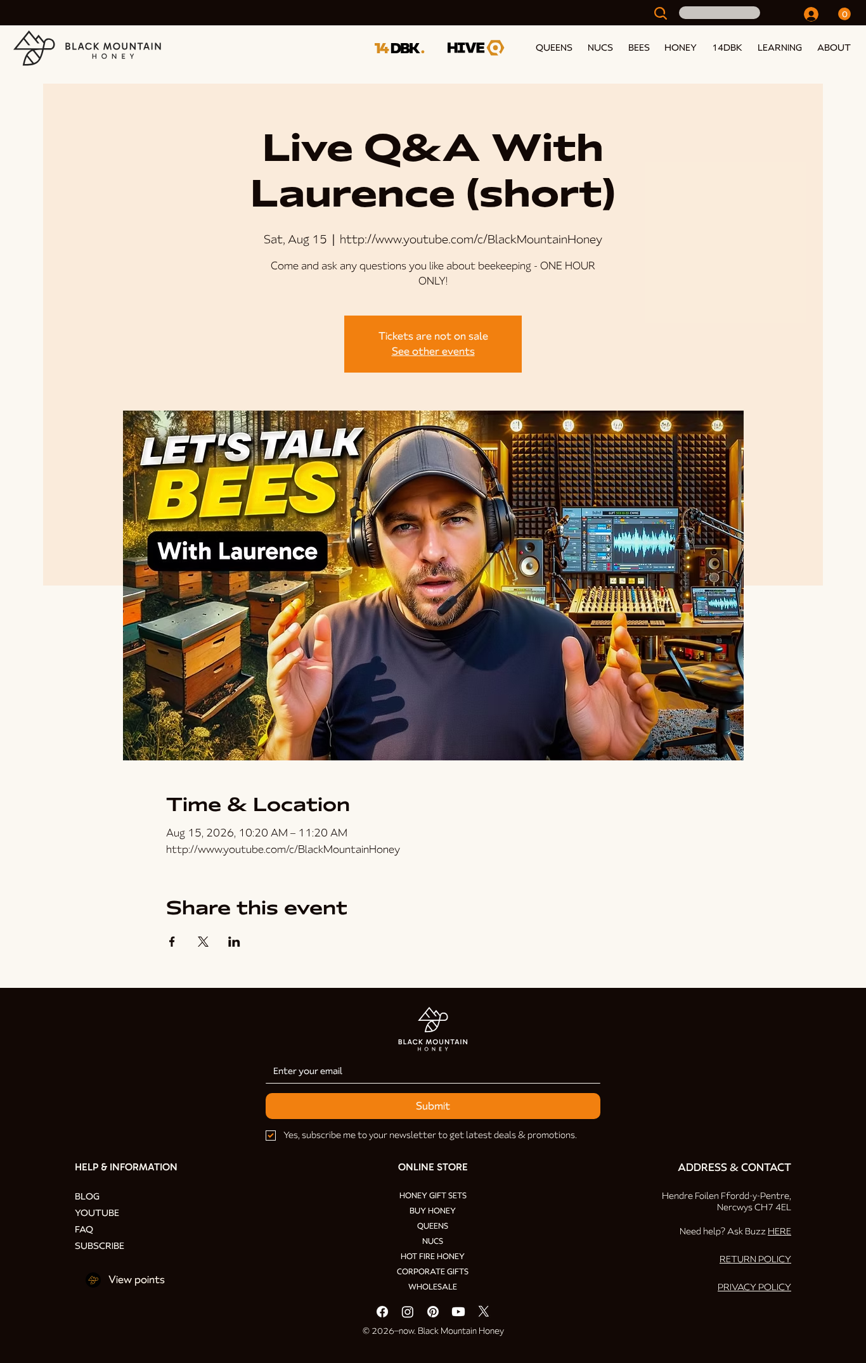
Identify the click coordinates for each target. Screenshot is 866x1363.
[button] (777, 47)
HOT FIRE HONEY (433, 1256)
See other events (433, 351)
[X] (483, 1311)
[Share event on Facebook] (172, 942)
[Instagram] (407, 1311)
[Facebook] (382, 1311)
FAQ (84, 1229)
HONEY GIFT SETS (433, 1196)
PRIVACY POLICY (754, 1287)
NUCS (432, 1241)
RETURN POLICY (755, 1259)
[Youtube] (458, 1311)
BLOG (87, 1196)
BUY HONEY (433, 1211)
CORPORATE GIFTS (433, 1272)
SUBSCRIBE (99, 1245)
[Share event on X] (203, 942)
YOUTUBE (97, 1213)
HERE (779, 1231)
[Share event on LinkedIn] (234, 942)
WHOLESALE (432, 1287)
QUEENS (432, 1226)
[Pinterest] (433, 1311)
